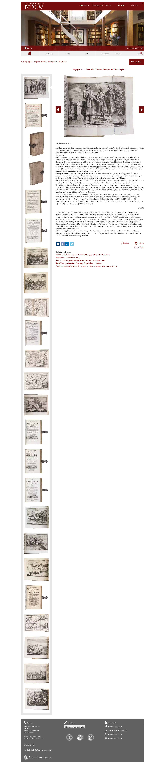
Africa (58, 254)
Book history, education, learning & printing (74, 263)
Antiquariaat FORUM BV (117, 730)
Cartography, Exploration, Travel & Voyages (78, 255)
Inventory (49, 53)
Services (108, 5)
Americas (62, 61)
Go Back (138, 61)
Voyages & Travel (111, 266)
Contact (121, 5)
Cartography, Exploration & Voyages (38, 61)
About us (134, 5)
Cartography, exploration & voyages (71, 265)
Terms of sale (84, 5)
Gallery (67, 53)
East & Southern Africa (102, 255)
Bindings (98, 263)
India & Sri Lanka (99, 260)
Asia (57, 260)
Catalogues (105, 53)
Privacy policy (98, 5)
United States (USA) (73, 257)
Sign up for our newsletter (74, 727)
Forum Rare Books (115, 726)
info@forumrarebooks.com (36, 739)
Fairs (86, 53)
